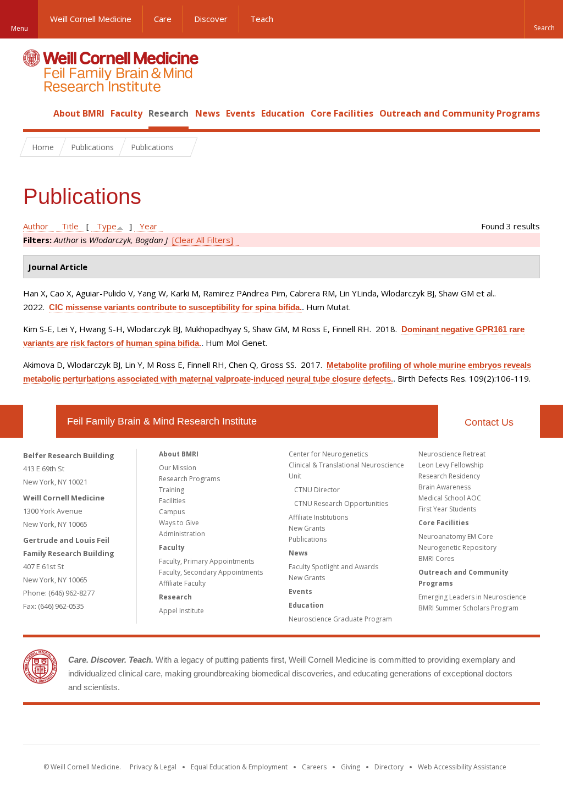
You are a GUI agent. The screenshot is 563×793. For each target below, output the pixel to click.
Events (240, 113)
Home (35, 113)
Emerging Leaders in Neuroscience (472, 597)
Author (35, 226)
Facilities (172, 500)
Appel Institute (181, 610)
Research (168, 113)
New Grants (307, 528)
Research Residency (449, 476)
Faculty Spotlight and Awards (333, 566)
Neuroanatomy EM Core (455, 536)
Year (148, 226)
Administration (182, 533)
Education (283, 113)
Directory (389, 767)
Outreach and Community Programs (459, 113)
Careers (314, 767)
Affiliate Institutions (318, 517)
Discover (211, 18)
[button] (544, 19)
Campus (172, 511)
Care (163, 18)
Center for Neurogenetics (328, 454)
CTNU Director (317, 489)
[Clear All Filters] (202, 239)
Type (107, 226)
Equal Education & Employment (239, 767)
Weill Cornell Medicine (90, 18)
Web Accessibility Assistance (462, 767)
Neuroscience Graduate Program (340, 619)
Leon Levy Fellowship (451, 465)
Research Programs (189, 478)
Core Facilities (342, 113)
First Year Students (447, 509)
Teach (261, 18)
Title (70, 226)
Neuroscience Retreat (451, 454)
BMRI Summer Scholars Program (468, 608)
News (207, 113)
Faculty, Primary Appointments (206, 561)
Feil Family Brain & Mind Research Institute (162, 421)
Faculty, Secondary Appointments (211, 572)
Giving (350, 767)
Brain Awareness (444, 487)
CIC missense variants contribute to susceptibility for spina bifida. (175, 307)
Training (171, 489)
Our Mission (177, 467)
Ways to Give (179, 522)
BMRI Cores (436, 558)
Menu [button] (19, 28)
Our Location (39, 421)
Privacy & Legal (153, 767)
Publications (308, 539)
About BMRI (78, 113)
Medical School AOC (449, 498)
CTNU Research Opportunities (341, 503)
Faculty (126, 113)
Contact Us (489, 422)
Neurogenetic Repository (457, 547)
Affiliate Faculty (182, 583)
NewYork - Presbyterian (373, 727)
